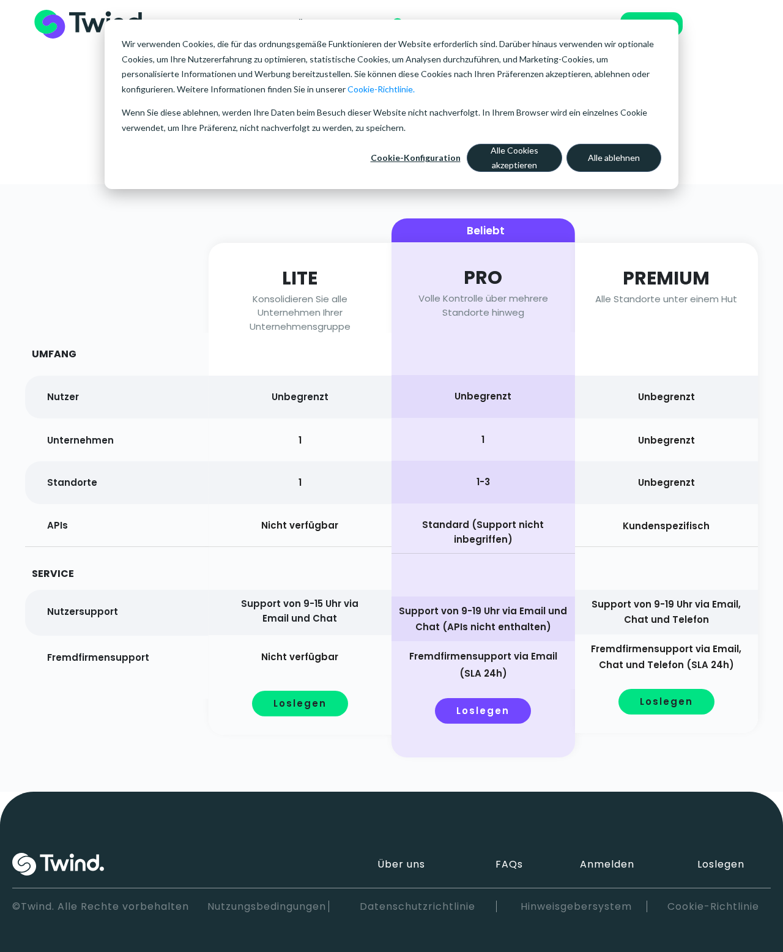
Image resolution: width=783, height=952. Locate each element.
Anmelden (607, 864)
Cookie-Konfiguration (416, 157)
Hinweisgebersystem (576, 906)
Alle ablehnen (614, 157)
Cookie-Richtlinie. (381, 89)
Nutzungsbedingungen (266, 906)
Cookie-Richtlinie (713, 906)
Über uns (401, 864)
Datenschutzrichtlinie (417, 906)
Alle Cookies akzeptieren (514, 158)
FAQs (509, 864)
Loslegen (720, 864)
